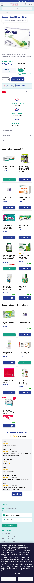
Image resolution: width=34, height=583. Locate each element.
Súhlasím (25, 579)
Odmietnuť (9, 579)
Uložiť (5, 91)
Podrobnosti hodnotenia (21, 20)
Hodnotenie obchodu (17, 433)
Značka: (5, 23)
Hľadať (30, 8)
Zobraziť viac (17, 494)
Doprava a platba (23, 1)
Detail (9, 179)
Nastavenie (17, 573)
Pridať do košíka (16, 79)
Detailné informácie (7, 61)
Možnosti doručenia (24, 74)
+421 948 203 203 (9, 511)
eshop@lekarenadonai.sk (11, 508)
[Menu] (2, 4)
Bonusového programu (8, 71)
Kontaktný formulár (9, 525)
